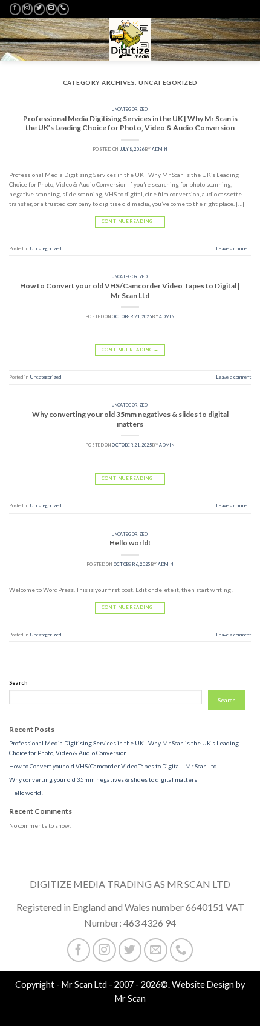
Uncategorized (130, 109)
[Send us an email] (51, 9)
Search (18, 682)
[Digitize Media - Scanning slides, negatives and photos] (130, 39)
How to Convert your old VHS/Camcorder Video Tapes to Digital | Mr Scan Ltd (130, 290)
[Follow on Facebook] (15, 9)
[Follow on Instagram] (27, 9)
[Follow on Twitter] (39, 9)
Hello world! (130, 542)
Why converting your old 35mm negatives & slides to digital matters (130, 419)
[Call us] (62, 9)
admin (159, 149)
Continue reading (130, 221)
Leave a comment (233, 248)
